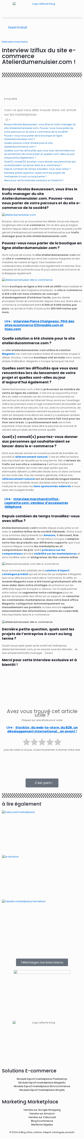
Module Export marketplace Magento (42, 1082)
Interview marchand (15, 42)
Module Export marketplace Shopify (42, 1090)
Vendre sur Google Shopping (42, 1110)
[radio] (26, 742)
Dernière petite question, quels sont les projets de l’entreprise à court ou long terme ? (34, 174)
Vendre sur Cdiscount (42, 1117)
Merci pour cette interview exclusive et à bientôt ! (34, 180)
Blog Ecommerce (42, 1121)
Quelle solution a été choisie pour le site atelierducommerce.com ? (28, 145)
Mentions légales (42, 1124)
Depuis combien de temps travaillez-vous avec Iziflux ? (37, 169)
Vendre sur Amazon (42, 1113)
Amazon (49, 535)
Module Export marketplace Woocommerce (42, 1086)
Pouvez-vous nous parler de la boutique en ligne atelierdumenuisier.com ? (33, 137)
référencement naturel (18, 479)
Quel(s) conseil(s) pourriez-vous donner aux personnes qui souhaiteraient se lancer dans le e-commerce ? (40, 163)
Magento (8, 354)
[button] (42, 18)
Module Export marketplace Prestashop (42, 1079)
